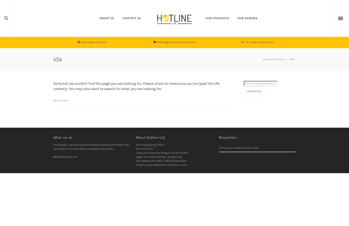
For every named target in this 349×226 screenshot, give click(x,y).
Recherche (254, 91)
